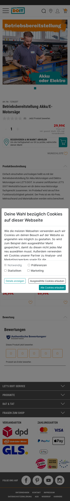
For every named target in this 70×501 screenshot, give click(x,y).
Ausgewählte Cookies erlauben (47, 280)
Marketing (37, 270)
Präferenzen (39, 265)
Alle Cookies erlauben (52, 287)
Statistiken (14, 270)
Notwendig (15, 265)
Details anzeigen (15, 280)
